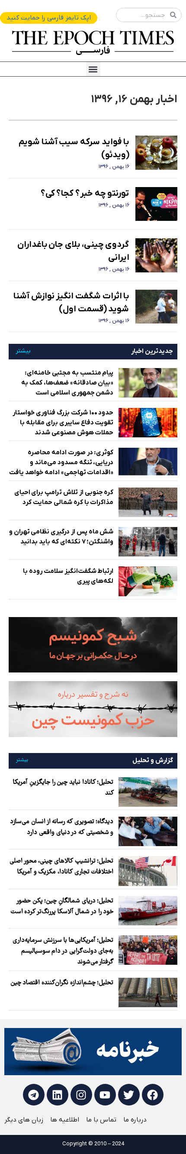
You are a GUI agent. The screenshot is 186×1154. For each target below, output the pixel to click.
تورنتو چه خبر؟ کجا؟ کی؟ (85, 193)
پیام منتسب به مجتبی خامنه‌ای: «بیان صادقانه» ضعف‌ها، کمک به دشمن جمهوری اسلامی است (67, 383)
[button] (93, 69)
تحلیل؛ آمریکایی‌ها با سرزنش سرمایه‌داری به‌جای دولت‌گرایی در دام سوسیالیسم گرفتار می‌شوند (63, 951)
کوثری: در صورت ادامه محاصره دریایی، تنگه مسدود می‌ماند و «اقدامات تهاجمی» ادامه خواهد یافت (61, 462)
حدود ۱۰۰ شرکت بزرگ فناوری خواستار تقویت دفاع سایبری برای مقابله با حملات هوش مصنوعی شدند (63, 422)
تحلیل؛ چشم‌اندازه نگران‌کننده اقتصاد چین (62, 983)
